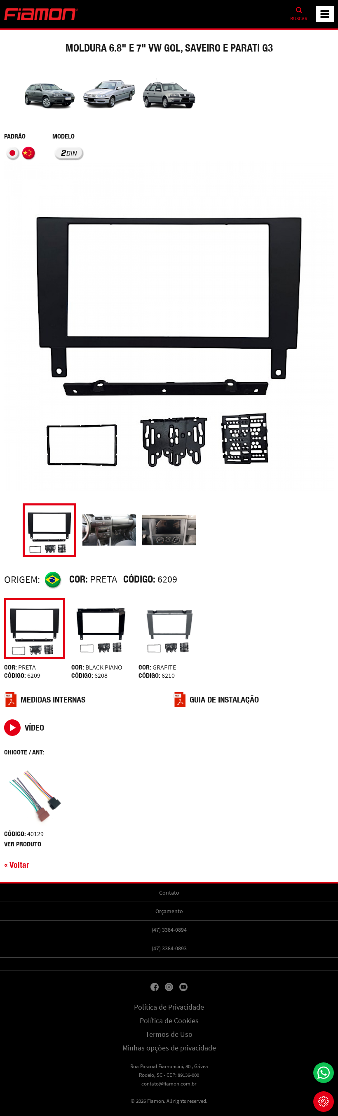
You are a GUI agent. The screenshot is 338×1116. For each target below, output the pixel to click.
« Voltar (16, 864)
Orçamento (169, 911)
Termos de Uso (169, 1034)
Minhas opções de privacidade (169, 1048)
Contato (169, 892)
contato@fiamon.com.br (169, 1083)
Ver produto (22, 844)
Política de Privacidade (169, 1007)
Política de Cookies (169, 1020)
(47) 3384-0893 (169, 948)
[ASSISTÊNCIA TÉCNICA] (323, 1101)
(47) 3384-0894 (169, 929)
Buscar (298, 18)
